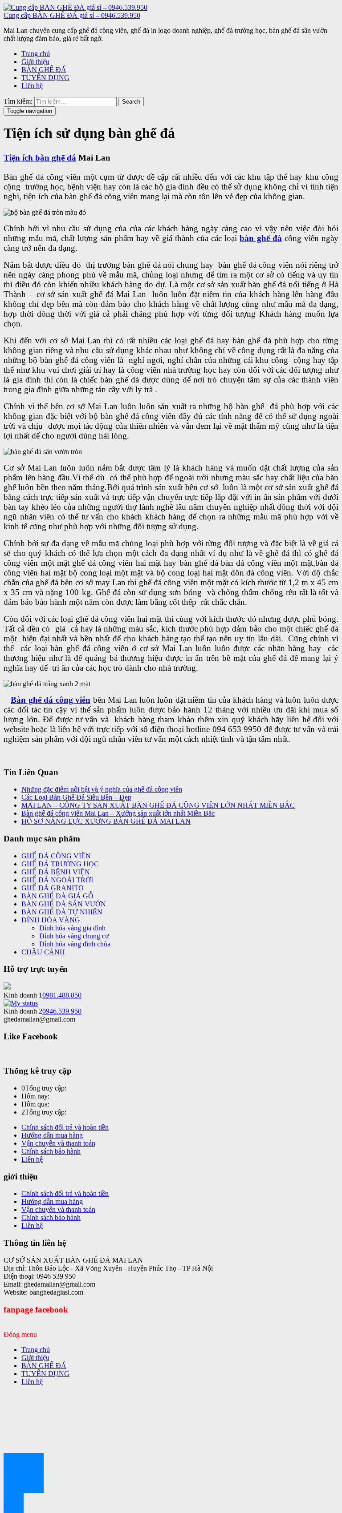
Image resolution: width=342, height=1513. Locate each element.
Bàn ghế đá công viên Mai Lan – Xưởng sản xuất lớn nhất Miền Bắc (118, 813)
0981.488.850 (61, 995)
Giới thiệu (35, 61)
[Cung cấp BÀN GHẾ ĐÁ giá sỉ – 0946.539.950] (75, 7)
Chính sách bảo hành (51, 1151)
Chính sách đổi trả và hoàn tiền (65, 1127)
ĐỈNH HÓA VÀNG (50, 920)
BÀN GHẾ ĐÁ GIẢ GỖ (57, 896)
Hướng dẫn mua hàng (52, 1135)
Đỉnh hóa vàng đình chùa (74, 944)
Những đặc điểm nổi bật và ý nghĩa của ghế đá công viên (101, 789)
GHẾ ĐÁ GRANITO (52, 888)
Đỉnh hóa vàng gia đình (72, 928)
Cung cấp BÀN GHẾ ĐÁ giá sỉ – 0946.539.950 (72, 15)
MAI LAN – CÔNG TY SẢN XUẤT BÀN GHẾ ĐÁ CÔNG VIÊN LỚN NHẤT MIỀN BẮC (158, 805)
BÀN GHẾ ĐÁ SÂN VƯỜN (63, 904)
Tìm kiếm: (18, 101)
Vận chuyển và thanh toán (58, 1143)
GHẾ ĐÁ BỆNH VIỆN (55, 872)
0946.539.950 (61, 1011)
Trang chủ (35, 53)
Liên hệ (32, 85)
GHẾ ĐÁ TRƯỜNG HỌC (60, 864)
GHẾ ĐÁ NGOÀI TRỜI (57, 880)
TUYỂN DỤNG (45, 77)
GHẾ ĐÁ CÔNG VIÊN (56, 856)
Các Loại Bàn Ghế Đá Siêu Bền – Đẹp (76, 797)
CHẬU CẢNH (43, 952)
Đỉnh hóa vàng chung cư (74, 936)
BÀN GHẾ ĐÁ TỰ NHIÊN (61, 912)
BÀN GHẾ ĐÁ (43, 69)
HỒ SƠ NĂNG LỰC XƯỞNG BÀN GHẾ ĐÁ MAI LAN (106, 821)
